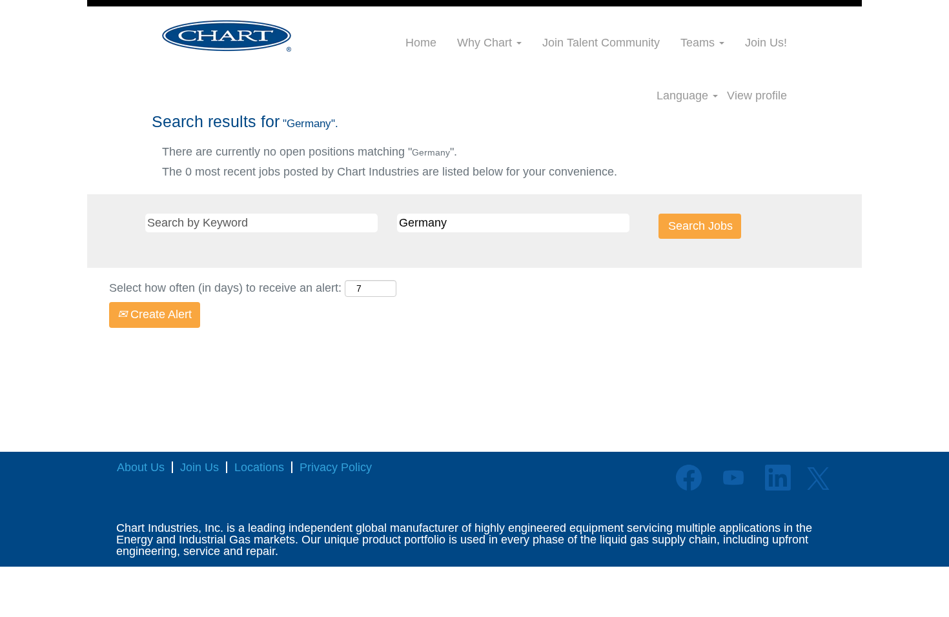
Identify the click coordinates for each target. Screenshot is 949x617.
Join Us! (766, 42)
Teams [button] (699, 42)
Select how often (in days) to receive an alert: (225, 287)
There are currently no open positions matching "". (309, 151)
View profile (757, 95)
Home (420, 42)
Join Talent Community (601, 42)
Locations (259, 467)
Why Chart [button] (486, 42)
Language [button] (684, 95)
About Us (141, 467)
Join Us (199, 467)
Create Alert (159, 314)
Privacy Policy (336, 467)
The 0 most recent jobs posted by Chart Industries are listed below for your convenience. (389, 171)
